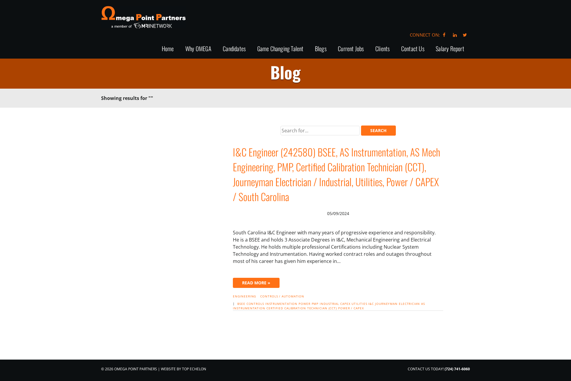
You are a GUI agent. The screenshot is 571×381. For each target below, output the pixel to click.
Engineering (244, 296)
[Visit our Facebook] (444, 35)
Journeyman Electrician (397, 304)
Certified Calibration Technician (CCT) (301, 308)
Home (168, 49)
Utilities (359, 304)
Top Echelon (194, 368)
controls (255, 304)
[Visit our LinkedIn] (453, 35)
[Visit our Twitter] (465, 35)
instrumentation (281, 304)
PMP (315, 304)
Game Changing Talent (280, 49)
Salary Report (450, 49)
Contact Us (412, 49)
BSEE (241, 304)
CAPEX (345, 304)
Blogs (321, 49)
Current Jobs (351, 49)
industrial (329, 304)
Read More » (256, 283)
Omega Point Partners (143, 17)
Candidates (234, 49)
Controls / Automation (282, 296)
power (304, 304)
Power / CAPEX (351, 308)
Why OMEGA (198, 49)
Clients (382, 49)
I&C (371, 304)
